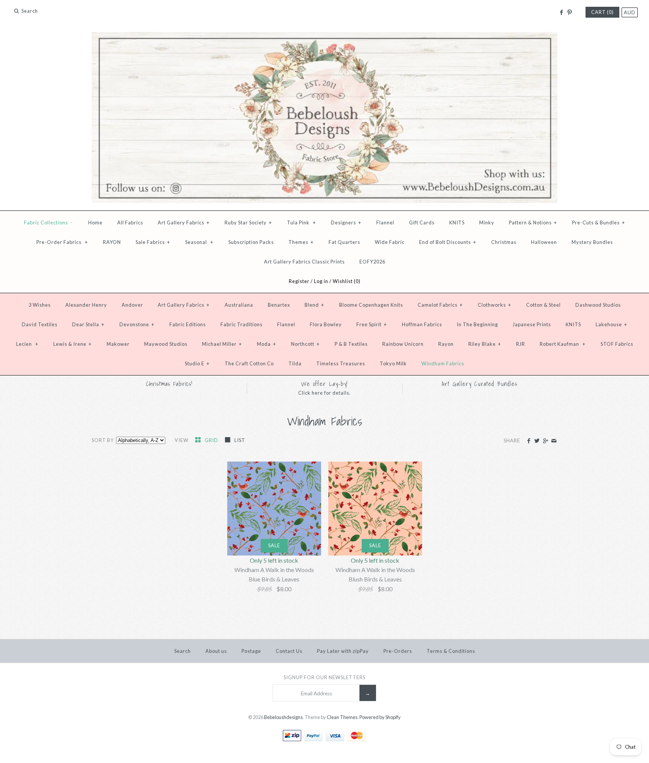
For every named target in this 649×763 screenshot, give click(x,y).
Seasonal (199, 242)
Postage (251, 651)
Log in (321, 281)
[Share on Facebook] (528, 441)
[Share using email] (553, 441)
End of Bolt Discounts (447, 242)
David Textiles (39, 324)
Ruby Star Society (248, 223)
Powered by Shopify (380, 717)
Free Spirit (371, 324)
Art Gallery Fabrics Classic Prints (304, 262)
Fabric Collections (48, 223)
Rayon (446, 344)
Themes (301, 242)
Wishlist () (347, 281)
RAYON (112, 242)
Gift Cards (422, 223)
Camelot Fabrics (440, 305)
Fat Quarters (344, 242)
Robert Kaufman (563, 344)
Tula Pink (301, 223)
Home (95, 223)
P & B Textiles (351, 344)
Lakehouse (611, 324)
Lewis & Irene (72, 344)
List (239, 440)
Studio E (197, 363)
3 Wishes (40, 305)
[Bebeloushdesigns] (324, 36)
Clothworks (494, 305)
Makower (118, 344)
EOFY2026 (372, 262)
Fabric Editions (187, 324)
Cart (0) (602, 12)
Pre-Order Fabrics (62, 242)
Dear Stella (88, 324)
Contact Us (289, 651)
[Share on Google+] (545, 441)
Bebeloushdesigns (283, 717)
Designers (346, 223)
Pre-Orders (397, 651)
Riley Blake (484, 344)
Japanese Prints (532, 324)
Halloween (544, 242)
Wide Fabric (389, 242)
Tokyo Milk (393, 363)
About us (216, 651)
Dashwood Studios (598, 305)
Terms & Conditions (451, 651)
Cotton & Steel (543, 305)
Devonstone (136, 324)
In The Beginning (477, 324)
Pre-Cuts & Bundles (598, 223)
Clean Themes (342, 717)
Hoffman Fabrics (422, 324)
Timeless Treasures (340, 363)
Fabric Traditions (241, 324)
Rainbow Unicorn (403, 344)
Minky (486, 223)
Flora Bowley (326, 324)
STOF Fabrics (617, 344)
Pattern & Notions (533, 223)
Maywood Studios (165, 344)
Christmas (503, 242)
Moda (266, 344)
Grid (212, 440)
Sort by (103, 440)
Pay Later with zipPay (343, 651)
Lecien (27, 344)
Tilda (295, 363)
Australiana (239, 305)
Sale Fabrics (153, 242)
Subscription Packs (251, 242)
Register (299, 281)
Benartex (279, 305)
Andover (132, 305)
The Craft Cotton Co (249, 363)
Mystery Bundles (592, 242)
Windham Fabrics (442, 363)
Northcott (305, 344)
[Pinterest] (569, 12)
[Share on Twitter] (536, 441)
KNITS (457, 223)
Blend (314, 305)
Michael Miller (222, 344)
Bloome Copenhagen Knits (371, 305)
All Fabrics (130, 223)
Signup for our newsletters (324, 677)
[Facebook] (560, 12)
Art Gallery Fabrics (184, 223)
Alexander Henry (86, 305)
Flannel (385, 223)
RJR (520, 344)
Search (182, 651)
